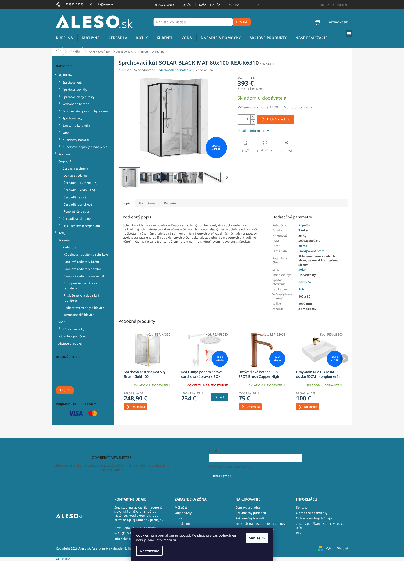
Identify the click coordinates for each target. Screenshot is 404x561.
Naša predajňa (209, 5)
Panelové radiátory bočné (82, 262)
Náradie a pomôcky (72, 336)
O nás (187, 5)
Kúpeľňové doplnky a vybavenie (85, 147)
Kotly (61, 233)
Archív (65, 390)
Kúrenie (64, 240)
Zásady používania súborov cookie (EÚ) (320, 526)
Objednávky (183, 513)
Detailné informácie (252, 131)
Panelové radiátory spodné (83, 269)
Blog (299, 533)
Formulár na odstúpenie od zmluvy (260, 524)
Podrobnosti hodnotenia (174, 70)
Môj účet (181, 507)
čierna (302, 246)
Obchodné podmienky (311, 513)
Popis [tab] (126, 203)
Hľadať (241, 22)
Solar (302, 269)
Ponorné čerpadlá (76, 211)
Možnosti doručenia (298, 107)
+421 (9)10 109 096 (127, 533)
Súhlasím (257, 538)
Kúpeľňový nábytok (76, 140)
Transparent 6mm (311, 251)
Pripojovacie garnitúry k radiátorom (80, 285)
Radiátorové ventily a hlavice (84, 308)
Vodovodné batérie (76, 104)
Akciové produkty (70, 343)
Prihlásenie (183, 524)
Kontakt (235, 5)
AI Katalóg (63, 559)
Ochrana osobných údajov (314, 518)
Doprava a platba (247, 507)
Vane (66, 133)
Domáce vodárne (76, 175)
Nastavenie (149, 550)
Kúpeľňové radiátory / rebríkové (86, 254)
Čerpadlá (64, 161)
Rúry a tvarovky (73, 329)
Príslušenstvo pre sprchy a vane (85, 111)
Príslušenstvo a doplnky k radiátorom (81, 297)
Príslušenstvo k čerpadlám (81, 226)
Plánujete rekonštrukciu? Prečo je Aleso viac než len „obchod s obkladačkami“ (79, 367)
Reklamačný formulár (250, 518)
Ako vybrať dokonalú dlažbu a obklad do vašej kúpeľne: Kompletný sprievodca (82, 379)
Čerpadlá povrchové (78, 204)
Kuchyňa (64, 154)
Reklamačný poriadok (250, 513)
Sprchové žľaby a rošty (78, 97)
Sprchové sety (72, 118)
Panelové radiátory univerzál (84, 276)
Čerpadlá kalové (75, 197)
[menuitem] (64, 37)
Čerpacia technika (75, 168)
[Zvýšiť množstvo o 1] (252, 117)
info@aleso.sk (124, 539)
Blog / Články (164, 5)
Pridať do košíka (278, 119)
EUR (322, 5)
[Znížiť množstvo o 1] (252, 121)
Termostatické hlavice (79, 315)
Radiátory (69, 247)
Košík (178, 518)
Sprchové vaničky (75, 90)
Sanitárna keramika (76, 125)
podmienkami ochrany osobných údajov (279, 467)
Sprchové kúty (72, 82)
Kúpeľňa (65, 75)
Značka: (204, 70)
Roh (301, 289)
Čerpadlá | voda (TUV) (79, 190)
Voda (61, 322)
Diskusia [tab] (170, 203)
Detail (219, 397)
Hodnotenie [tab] (147, 203)
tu (174, 540)
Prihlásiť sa (222, 476)
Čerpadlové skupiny (77, 219)
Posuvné (304, 282)
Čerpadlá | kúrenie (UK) (80, 183)
